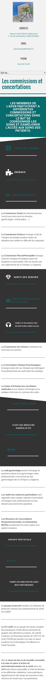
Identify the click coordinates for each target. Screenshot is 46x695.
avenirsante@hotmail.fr (24, 49)
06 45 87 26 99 (24, 64)
